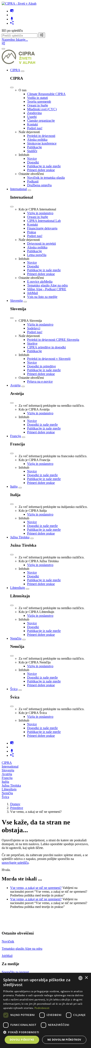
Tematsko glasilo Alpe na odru (47, 285)
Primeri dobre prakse (41, 170)
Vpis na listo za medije (42, 297)
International (18, 189)
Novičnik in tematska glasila (46, 177)
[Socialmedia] (12, 23)
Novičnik (8, 941)
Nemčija (15, 638)
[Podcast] (12, 19)
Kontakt (32, 124)
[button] (45, 1032)
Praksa (31, 232)
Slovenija (16, 300)
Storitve (32, 343)
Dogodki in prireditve (41, 366)
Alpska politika (37, 139)
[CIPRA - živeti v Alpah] (19, 3)
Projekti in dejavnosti (41, 136)
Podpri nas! (34, 128)
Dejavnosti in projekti (41, 243)
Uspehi (32, 117)
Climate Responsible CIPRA (46, 94)
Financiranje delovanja (42, 228)
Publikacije (34, 147)
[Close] (12, 87)
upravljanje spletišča (15, 862)
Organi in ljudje (37, 105)
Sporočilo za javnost (15, 972)
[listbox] (80, 978)
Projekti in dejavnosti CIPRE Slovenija (53, 339)
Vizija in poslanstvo (40, 213)
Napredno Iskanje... (15, 39)
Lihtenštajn (17, 588)
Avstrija (15, 385)
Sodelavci (33, 328)
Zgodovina (34, 113)
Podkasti (33, 181)
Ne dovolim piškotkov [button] (64, 1039)
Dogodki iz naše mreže (42, 424)
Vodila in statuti (37, 98)
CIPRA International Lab (44, 220)
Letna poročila (36, 255)
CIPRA (15, 70)
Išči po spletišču (12, 30)
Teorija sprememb (39, 101)
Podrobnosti (41, 1008)
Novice (32, 158)
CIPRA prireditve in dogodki (46, 347)
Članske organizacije (41, 120)
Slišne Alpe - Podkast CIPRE (46, 289)
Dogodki (33, 162)
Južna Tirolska (19, 537)
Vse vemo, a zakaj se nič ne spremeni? (36, 888)
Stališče (32, 151)
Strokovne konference (42, 143)
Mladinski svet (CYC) (42, 109)
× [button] (86, 977)
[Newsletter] (12, 11)
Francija (15, 436)
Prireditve (16, 808)
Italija (14, 486)
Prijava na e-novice (40, 381)
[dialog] (45, 1010)
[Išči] (41, 35)
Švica (14, 689)
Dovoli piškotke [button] (22, 1039)
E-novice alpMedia (39, 281)
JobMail (32, 293)
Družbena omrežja (39, 185)
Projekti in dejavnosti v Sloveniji (48, 358)
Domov (15, 804)
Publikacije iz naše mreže (44, 166)
